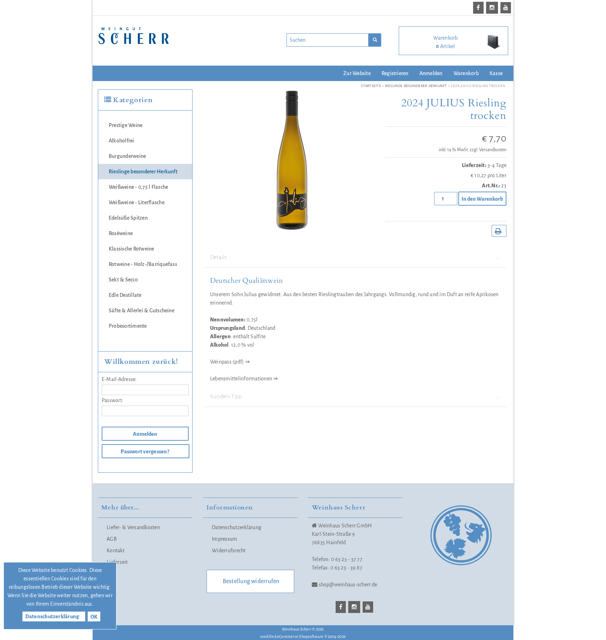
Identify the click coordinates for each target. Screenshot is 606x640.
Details (218, 257)
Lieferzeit (117, 562)
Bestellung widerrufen (251, 581)
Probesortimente (128, 326)
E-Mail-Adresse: (119, 379)
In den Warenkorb (482, 199)
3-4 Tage (496, 165)
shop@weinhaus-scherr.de (348, 584)
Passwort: (112, 400)
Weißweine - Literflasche (136, 202)
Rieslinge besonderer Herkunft (143, 171)
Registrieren (395, 73)
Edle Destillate (125, 295)
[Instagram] (493, 8)
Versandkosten (492, 149)
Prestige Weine (125, 125)
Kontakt (115, 550)
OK (93, 617)
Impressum (224, 539)
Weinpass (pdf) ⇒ (230, 362)
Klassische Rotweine (131, 249)
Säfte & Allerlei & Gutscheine (141, 310)
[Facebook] (479, 8)
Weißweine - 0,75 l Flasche (138, 187)
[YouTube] (506, 8)
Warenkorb (466, 73)
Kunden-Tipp (226, 396)
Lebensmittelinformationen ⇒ (244, 378)
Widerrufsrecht (228, 550)
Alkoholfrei (121, 141)
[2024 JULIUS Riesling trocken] (291, 159)
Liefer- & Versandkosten (133, 527)
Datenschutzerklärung (236, 527)
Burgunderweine (127, 156)
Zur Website (357, 73)
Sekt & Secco (123, 279)
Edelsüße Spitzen (128, 218)
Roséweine (121, 233)
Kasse (496, 73)
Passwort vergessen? (145, 451)
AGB (112, 539)
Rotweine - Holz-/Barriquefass (143, 264)
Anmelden (431, 73)
